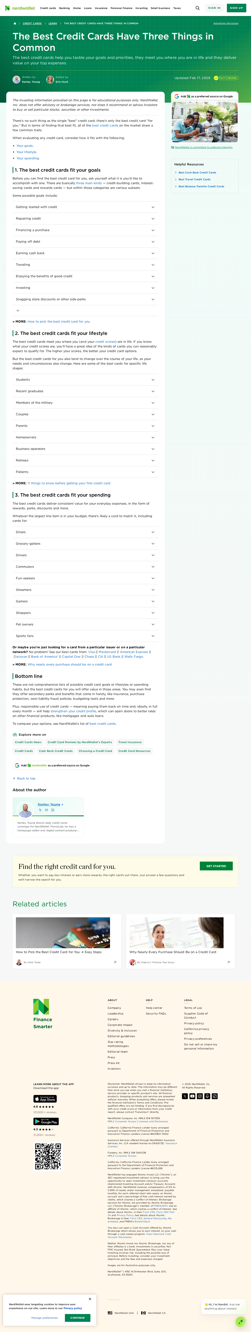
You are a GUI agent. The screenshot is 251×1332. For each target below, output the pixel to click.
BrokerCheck (142, 1221)
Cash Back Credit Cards (56, 751)
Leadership (115, 1013)
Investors (114, 1068)
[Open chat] (240, 1321)
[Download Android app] (46, 1121)
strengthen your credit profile (73, 711)
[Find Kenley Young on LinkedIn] (52, 810)
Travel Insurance (130, 742)
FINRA (157, 1205)
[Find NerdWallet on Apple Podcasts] (207, 1096)
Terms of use (193, 1007)
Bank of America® (44, 656)
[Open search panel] (197, 8)
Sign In (214, 7)
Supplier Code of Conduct (196, 1015)
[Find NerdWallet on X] (185, 1096)
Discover (20, 656)
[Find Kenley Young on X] (40, 810)
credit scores (105, 342)
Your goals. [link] (25, 146)
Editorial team (118, 1051)
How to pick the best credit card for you (59, 321)
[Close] (245, 1300)
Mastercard (107, 652)
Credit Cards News (28, 742)
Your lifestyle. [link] (26, 152)
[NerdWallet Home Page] (20, 8)
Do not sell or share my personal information (200, 1046)
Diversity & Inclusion (122, 1030)
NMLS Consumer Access (122, 1121)
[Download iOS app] (45, 1099)
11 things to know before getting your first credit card (69, 483)
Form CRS (149, 1212)
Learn (53, 23)
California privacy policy (196, 1031)
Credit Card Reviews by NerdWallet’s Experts (80, 742)
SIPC (165, 1205)
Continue (77, 1317)
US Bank (113, 656)
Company (114, 1007)
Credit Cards (32, 23)
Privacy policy (194, 1023)
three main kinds (89, 183)
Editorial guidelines (121, 1036)
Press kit (114, 1063)
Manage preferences (44, 1317)
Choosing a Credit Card (95, 751)
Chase (89, 656)
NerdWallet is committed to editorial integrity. (204, 147)
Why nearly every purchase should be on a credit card (70, 664)
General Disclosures (155, 1218)
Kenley (49, 804)
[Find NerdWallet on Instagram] (200, 1096)
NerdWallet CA (157, 1312)
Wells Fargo (133, 656)
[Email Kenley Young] (46, 810)
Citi (100, 656)
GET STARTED (216, 866)
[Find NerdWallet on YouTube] (192, 1096)
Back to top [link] (26, 778)
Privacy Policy (125, 1215)
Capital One (71, 656)
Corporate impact (120, 1024)
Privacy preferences (198, 1038)
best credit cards (105, 125)
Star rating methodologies (118, 1044)
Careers (113, 1019)
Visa (91, 652)
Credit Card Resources (134, 751)
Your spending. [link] (28, 158)
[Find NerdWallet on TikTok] (215, 1096)
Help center (154, 1007)
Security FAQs (156, 1013)
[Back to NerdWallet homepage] (15, 23)
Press (111, 1057)
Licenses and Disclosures (153, 1121)
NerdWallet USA (124, 1312)
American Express (134, 652)
